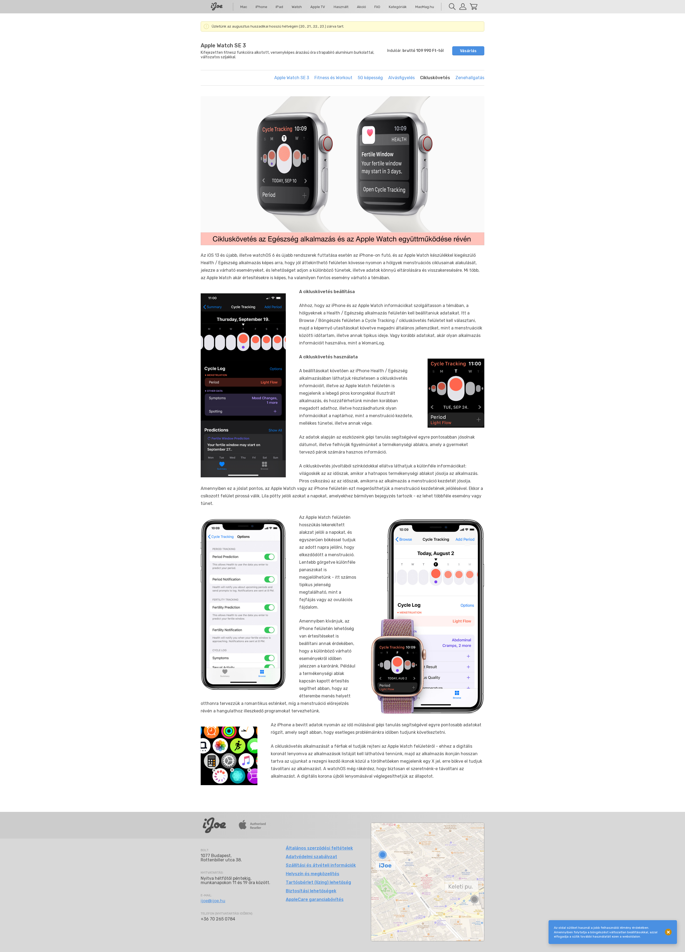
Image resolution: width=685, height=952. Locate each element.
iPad (279, 7)
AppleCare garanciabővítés (315, 899)
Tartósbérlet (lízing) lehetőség (318, 882)
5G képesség (370, 77)
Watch (297, 7)
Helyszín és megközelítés (312, 873)
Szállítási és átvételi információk (321, 865)
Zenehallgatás (469, 77)
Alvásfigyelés (401, 77)
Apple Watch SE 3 (291, 77)
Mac (243, 7)
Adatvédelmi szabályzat (311, 856)
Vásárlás (468, 51)
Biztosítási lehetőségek (311, 890)
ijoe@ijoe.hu (213, 900)
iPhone (261, 7)
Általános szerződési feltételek (319, 848)
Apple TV (317, 7)
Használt (341, 7)
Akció (361, 7)
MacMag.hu (424, 7)
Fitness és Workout (333, 77)
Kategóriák (398, 7)
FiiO (377, 7)
